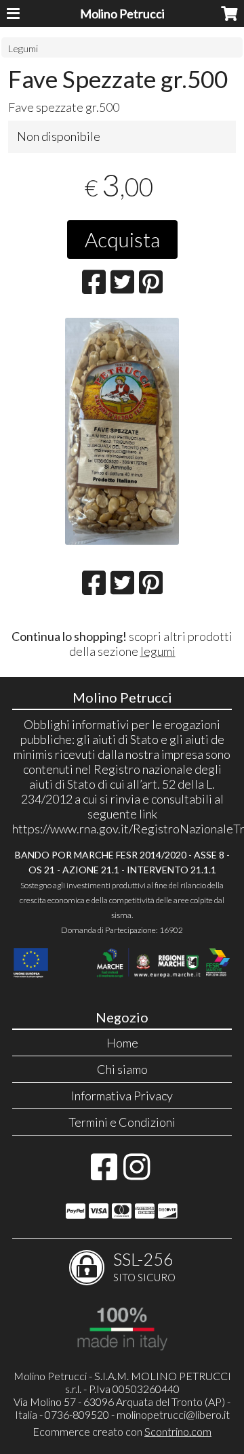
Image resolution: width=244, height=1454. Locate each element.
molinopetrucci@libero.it (173, 1414)
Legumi (23, 48)
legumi (158, 651)
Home (122, 1042)
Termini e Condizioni (122, 1122)
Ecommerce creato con (122, 1431)
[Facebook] (104, 1173)
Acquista (122, 239)
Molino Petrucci (122, 13)
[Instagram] (136, 1173)
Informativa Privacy (122, 1095)
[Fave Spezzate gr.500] (122, 431)
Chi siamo (122, 1069)
